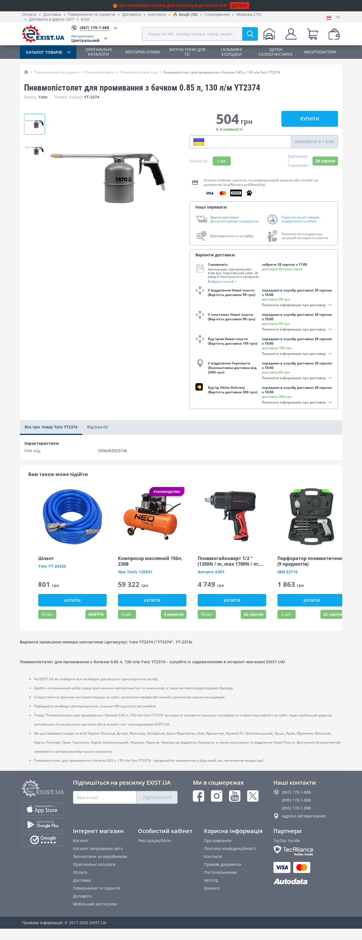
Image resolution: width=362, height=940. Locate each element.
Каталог (80, 840)
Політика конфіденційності (230, 848)
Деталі (239, 5)
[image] (72, 516)
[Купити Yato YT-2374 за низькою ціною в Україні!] (34, 150)
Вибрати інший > (222, 281)
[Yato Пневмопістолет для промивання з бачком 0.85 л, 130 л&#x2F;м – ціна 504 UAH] (34, 124)
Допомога (131, 14)
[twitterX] (252, 796)
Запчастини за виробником (100, 856)
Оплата (29, 14)
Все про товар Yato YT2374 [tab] (51, 427)
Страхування (217, 14)
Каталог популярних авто (98, 848)
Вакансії (212, 888)
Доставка (52, 14)
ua (328, 16)
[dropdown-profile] (291, 34)
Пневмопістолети (100, 72)
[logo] (43, 33)
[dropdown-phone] (198, 141)
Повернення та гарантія (91, 14)
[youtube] (234, 796)
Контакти (157, 14)
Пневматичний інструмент (56, 72)
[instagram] (216, 796)
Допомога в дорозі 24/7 (51, 19)
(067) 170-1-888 (296, 792)
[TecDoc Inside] (306, 850)
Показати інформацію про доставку (294, 304)
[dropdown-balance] (334, 34)
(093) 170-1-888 (296, 808)
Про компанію (218, 840)
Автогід (211, 880)
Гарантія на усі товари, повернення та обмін (300, 219)
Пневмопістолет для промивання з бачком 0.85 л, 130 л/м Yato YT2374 (221, 72)
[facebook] (198, 796)
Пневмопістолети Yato (139, 72)
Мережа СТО (248, 14)
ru (338, 16)
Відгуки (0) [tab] (97, 427)
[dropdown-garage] (269, 34)
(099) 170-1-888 (296, 800)
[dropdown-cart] (312, 34)
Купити (309, 119)
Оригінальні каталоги (94, 864)
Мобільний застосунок (95, 904)
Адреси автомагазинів (304, 816)
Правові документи (222, 864)
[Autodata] (306, 882)
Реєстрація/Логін (154, 840)
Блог (85, 19)
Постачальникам (220, 872)
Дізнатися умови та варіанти (234, 221)
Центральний (85, 38)
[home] (26, 72)
